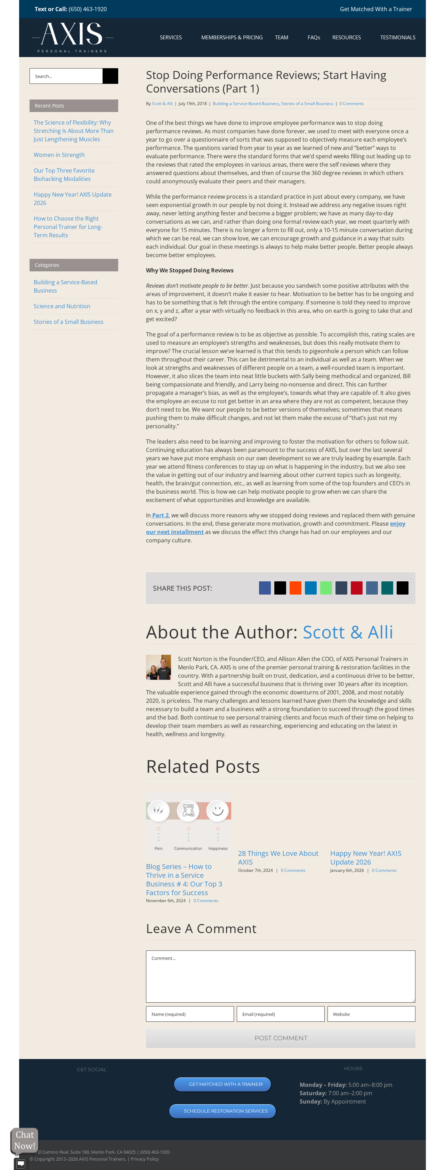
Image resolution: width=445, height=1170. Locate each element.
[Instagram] (97, 1087)
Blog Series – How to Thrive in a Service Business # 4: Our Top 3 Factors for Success (184, 879)
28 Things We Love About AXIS (278, 858)
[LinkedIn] (109, 1087)
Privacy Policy (145, 1159)
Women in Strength (59, 155)
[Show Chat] (20, 1164)
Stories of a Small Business (307, 103)
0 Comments (351, 103)
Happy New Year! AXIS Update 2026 (366, 858)
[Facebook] (74, 1087)
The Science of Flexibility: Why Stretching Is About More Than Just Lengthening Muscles (74, 131)
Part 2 (160, 515)
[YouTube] (85, 1087)
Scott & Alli (162, 103)
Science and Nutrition (62, 306)
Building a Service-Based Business (246, 103)
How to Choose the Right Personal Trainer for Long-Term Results (68, 227)
